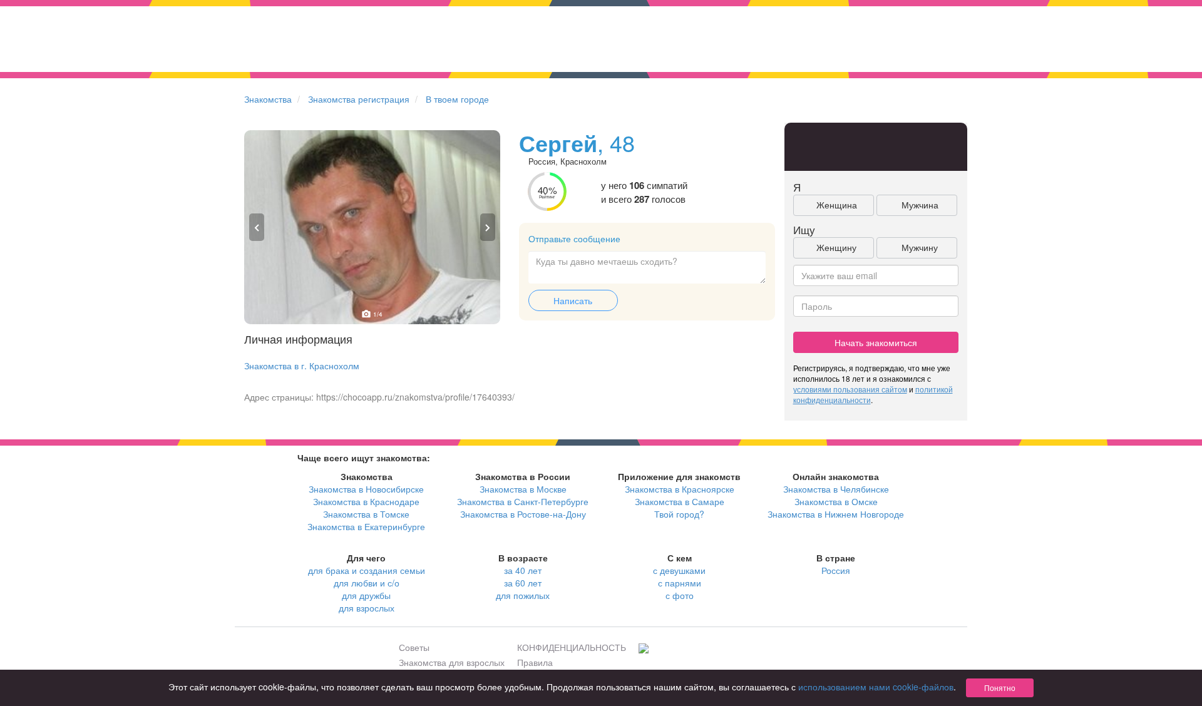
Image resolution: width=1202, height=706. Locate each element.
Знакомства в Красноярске (679, 489)
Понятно (999, 687)
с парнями (679, 582)
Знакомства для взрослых (452, 662)
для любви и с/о (366, 582)
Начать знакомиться (876, 342)
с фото (679, 595)
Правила (535, 662)
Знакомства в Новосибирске (366, 489)
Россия (835, 570)
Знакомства (268, 99)
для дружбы (366, 595)
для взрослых (366, 607)
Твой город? (679, 514)
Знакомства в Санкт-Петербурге (522, 501)
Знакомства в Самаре (679, 501)
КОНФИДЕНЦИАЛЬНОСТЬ (571, 647)
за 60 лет (523, 582)
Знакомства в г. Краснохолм (301, 365)
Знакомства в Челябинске (836, 489)
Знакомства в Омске (836, 501)
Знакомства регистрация (358, 99)
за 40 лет (523, 570)
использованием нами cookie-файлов (875, 686)
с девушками (679, 570)
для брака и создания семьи (366, 570)
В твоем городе (457, 99)
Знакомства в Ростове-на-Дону (523, 514)
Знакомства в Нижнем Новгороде (836, 514)
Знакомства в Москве (523, 489)
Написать (572, 300)
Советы (414, 647)
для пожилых (523, 595)
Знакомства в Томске (366, 514)
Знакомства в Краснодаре (366, 501)
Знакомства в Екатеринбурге (366, 526)
